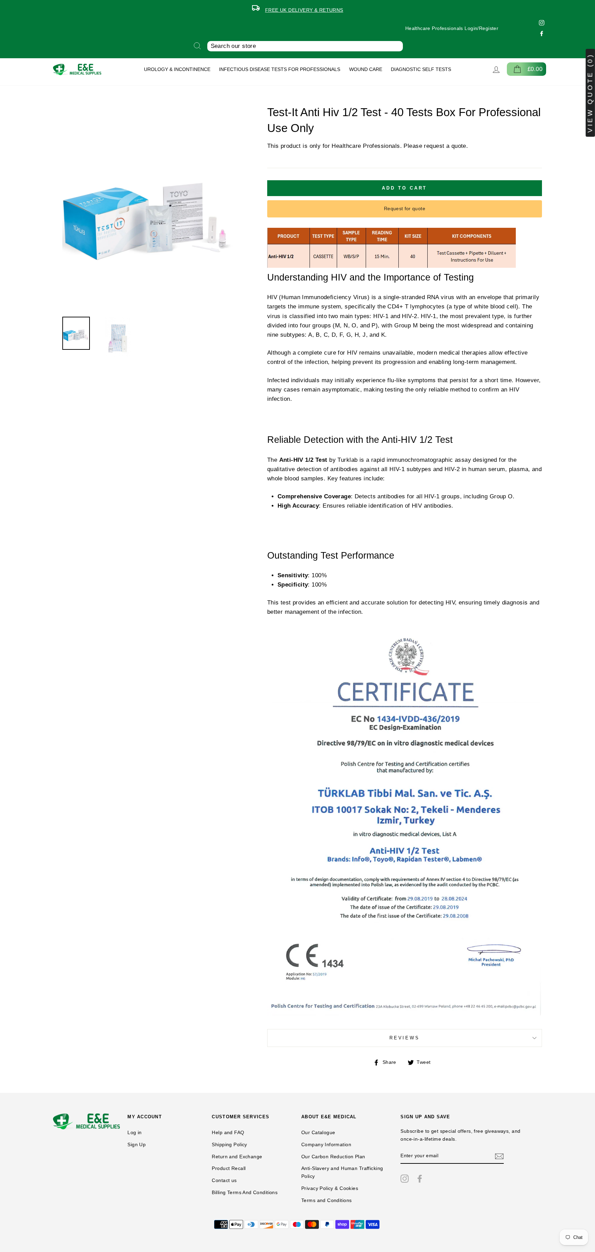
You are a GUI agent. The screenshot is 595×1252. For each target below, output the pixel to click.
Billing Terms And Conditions (245, 1192)
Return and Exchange (237, 1156)
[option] (297, 8)
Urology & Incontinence (177, 69)
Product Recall (229, 1168)
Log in (134, 1132)
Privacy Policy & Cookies (329, 1188)
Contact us (224, 1180)
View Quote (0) (590, 93)
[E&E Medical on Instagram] (404, 1178)
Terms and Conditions (326, 1200)
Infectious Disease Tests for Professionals (279, 69)
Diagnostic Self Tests (421, 69)
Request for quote (404, 208)
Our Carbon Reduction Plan (333, 1156)
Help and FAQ (228, 1132)
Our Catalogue (318, 1132)
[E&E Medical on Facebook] (420, 1178)
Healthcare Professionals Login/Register (452, 28)
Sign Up (136, 1144)
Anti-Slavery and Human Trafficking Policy (342, 1172)
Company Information (326, 1144)
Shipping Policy (229, 1144)
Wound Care (365, 69)
